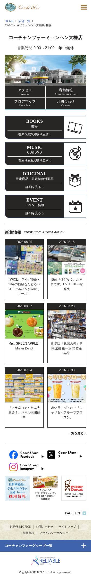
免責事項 (28, 533)
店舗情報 (65, 91)
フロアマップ (25, 103)
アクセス (25, 91)
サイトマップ (67, 526)
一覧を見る (76, 433)
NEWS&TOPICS (20, 526)
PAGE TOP (73, 513)
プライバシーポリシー (53, 533)
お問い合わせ (44, 526)
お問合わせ (66, 103)
